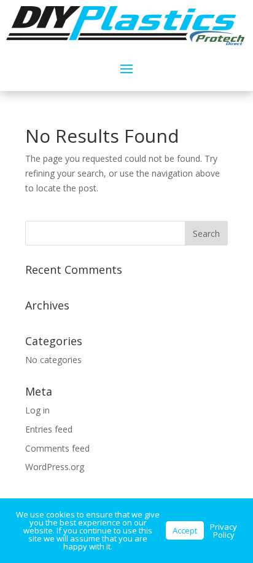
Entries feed (48, 429)
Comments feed (57, 448)
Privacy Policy (223, 530)
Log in (37, 410)
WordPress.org (54, 467)
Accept (185, 530)
